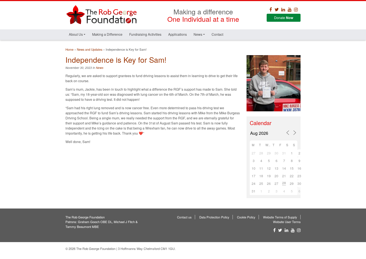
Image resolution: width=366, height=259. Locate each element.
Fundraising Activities (145, 34)
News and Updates (89, 49)
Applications (177, 34)
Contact (217, 34)
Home (69, 49)
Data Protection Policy (214, 217)
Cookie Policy (246, 217)
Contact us (184, 217)
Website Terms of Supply (280, 217)
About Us (76, 34)
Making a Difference (107, 34)
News (198, 34)
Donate (283, 17)
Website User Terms (287, 221)
